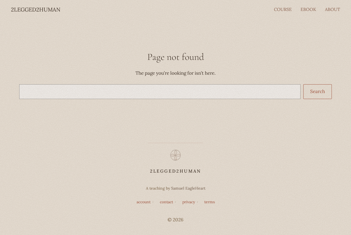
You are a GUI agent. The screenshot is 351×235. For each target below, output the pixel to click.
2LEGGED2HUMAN (35, 9)
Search (317, 91)
